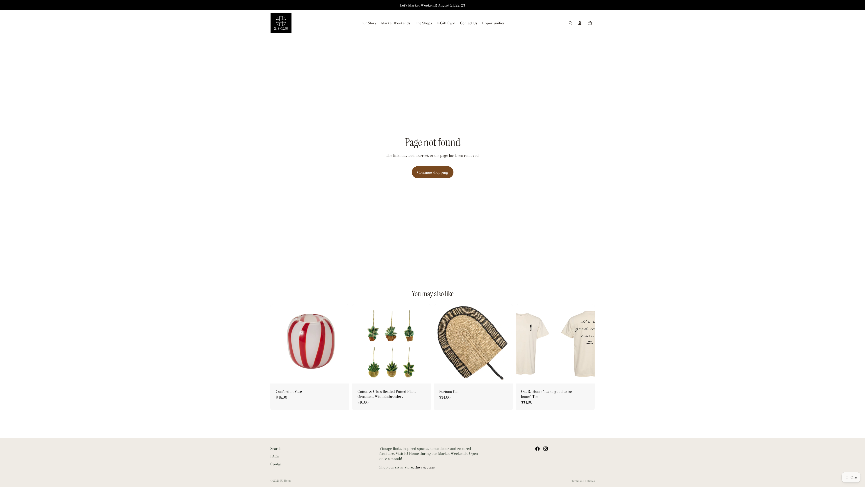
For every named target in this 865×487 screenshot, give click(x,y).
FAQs (274, 456)
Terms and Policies (583, 481)
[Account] (580, 23)
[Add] (342, 376)
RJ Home (285, 480)
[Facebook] (537, 448)
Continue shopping (432, 172)
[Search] (570, 23)
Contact (276, 464)
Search (275, 448)
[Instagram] (545, 448)
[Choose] (424, 376)
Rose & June (424, 467)
